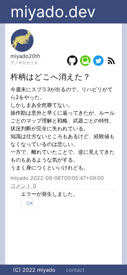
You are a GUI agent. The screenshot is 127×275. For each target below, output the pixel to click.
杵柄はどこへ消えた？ (50, 76)
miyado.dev (53, 11)
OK (29, 203)
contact (75, 270)
